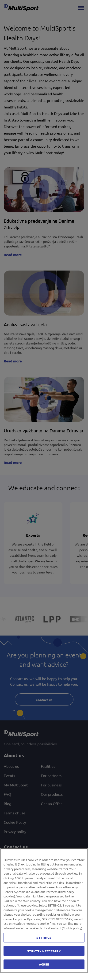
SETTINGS (43, 937)
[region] (44, 910)
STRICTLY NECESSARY (44, 951)
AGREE (44, 964)
